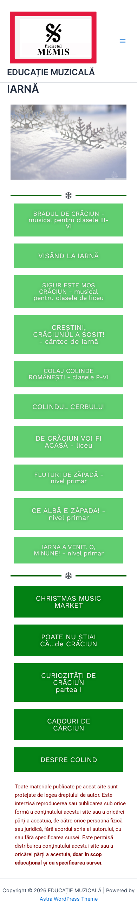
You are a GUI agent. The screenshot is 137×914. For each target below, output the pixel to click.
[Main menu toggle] (122, 41)
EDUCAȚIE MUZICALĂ (51, 72)
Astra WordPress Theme (69, 899)
